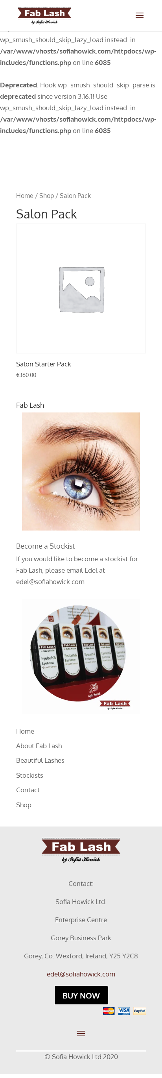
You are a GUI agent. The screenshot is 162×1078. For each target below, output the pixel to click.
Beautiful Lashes (40, 760)
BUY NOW (81, 995)
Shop (46, 196)
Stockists (29, 775)
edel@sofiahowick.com (50, 581)
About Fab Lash (39, 745)
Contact (28, 790)
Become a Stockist (45, 546)
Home (24, 196)
